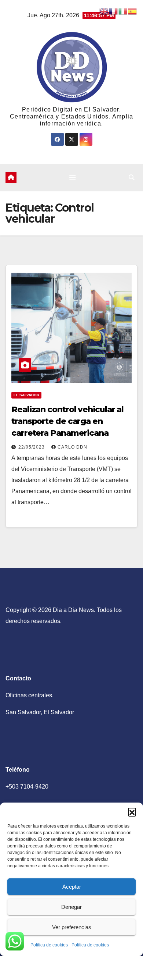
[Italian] (123, 11)
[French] (113, 11)
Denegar (71, 907)
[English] (104, 11)
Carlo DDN (72, 447)
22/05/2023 (32, 447)
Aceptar (71, 887)
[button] (132, 811)
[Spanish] (133, 11)
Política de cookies (49, 945)
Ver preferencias (71, 927)
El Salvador (26, 395)
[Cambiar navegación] (73, 178)
